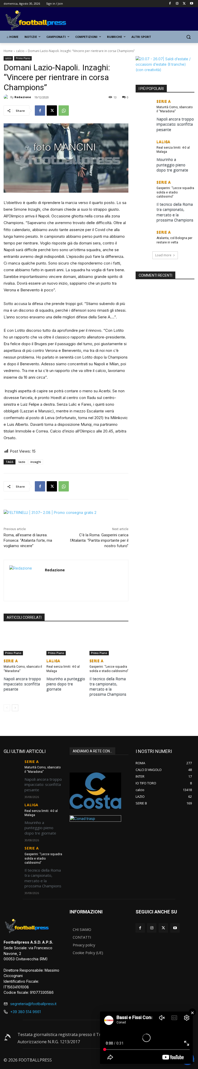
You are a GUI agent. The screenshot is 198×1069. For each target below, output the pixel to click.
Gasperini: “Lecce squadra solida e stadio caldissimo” (175, 192)
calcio (20, 51)
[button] (188, 37)
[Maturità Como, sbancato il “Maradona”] (23, 641)
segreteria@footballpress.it (33, 1004)
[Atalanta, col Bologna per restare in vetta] (144, 236)
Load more (163, 255)
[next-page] (15, 708)
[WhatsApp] (64, 110)
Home (8, 51)
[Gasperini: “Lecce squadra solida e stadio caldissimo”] (108, 641)
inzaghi (35, 462)
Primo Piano (23, 58)
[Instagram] (177, 4)
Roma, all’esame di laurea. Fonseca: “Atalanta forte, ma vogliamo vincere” (28, 540)
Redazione (22, 97)
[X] (184, 4)
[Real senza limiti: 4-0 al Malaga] (65, 641)
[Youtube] (191, 4)
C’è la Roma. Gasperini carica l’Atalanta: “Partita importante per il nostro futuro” (99, 540)
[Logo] (39, 20)
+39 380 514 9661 (25, 1011)
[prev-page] (7, 708)
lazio (22, 462)
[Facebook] (170, 4)
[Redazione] (7, 97)
